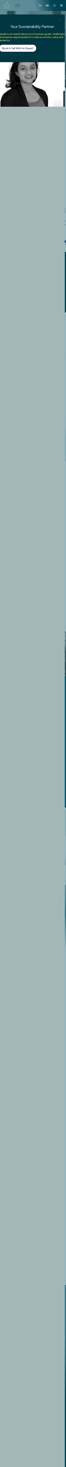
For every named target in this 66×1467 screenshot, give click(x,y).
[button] (59, 20)
